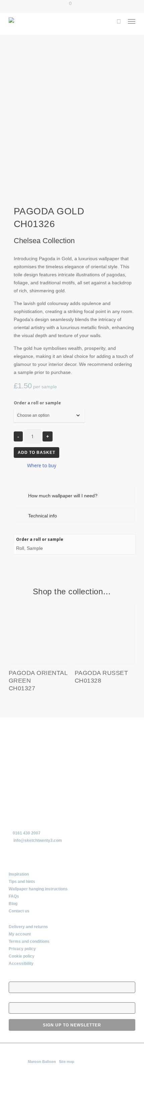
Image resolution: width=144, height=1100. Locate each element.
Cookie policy (21, 956)
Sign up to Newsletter (72, 1025)
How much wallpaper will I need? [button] (62, 495)
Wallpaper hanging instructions (38, 889)
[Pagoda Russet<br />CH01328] (105, 635)
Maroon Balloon (42, 1062)
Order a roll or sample (37, 403)
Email (14, 999)
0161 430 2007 (27, 833)
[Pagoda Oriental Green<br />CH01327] (39, 635)
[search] (118, 21)
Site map (66, 1062)
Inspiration (19, 874)
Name (14, 978)
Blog (13, 903)
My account (20, 934)
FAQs (14, 896)
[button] (131, 21)
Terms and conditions (29, 941)
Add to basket (36, 452)
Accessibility (21, 963)
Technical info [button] (42, 515)
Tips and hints (22, 881)
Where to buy (41, 465)
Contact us (19, 911)
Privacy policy (22, 948)
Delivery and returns (28, 926)
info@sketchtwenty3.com (37, 840)
